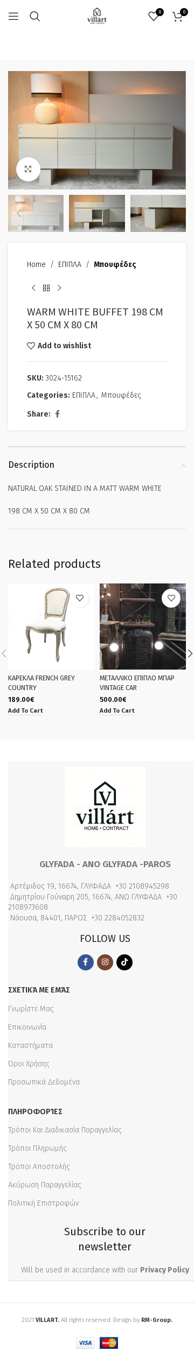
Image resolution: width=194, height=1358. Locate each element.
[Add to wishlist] (79, 598)
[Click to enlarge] (28, 169)
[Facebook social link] (57, 414)
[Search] (35, 16)
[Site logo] (97, 15)
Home (36, 264)
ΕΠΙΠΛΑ (69, 264)
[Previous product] (33, 288)
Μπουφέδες (115, 264)
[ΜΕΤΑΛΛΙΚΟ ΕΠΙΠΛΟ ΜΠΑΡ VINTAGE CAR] (143, 626)
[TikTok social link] (124, 962)
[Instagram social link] (105, 962)
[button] (19, 130)
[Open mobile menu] (13, 16)
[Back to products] (46, 288)
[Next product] (59, 288)
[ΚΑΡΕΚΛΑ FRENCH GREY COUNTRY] (51, 626)
